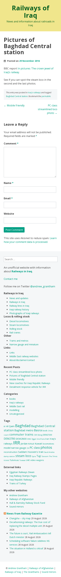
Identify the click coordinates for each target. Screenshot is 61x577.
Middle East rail (17, 406)
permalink (46, 96)
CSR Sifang (38, 435)
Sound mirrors (16, 506)
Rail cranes (14, 332)
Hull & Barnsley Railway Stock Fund (27, 502)
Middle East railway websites (23, 356)
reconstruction (11, 452)
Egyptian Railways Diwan (21, 472)
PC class (35, 447)
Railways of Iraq (30, 11)
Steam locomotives (19, 325)
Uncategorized (16, 413)
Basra (38, 430)
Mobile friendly (14, 105)
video (33, 460)
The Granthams (31, 571)
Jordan (24, 443)
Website (9, 213)
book (45, 430)
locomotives (48, 443)
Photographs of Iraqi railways (24, 313)
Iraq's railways (34, 92)
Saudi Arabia (49, 452)
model (7, 447)
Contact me (11, 279)
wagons (40, 460)
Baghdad (22, 425)
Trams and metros (18, 340)
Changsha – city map (19, 518)
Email (8, 198)
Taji (38, 456)
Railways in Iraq (17, 301)
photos (46, 447)
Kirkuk (31, 443)
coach (6, 435)
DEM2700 (9, 438)
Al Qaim (10, 426)
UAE (28, 460)
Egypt (34, 439)
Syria (34, 456)
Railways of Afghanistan (21, 499)
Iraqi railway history (19, 309)
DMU (29, 439)
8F (5, 426)
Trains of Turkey (17, 483)
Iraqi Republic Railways (20, 479)
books (12, 398)
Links (12, 352)
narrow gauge (18, 447)
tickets (6, 460)
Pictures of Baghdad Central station (27, 375)
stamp (6, 456)
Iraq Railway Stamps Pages (23, 475)
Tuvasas (22, 460)
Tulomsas (14, 460)
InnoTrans (41, 439)
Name (8, 183)
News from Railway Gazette (24, 513)
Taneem (45, 456)
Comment (11, 143)
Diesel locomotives (19, 321)
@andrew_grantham (42, 286)
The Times (53, 456)
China (50, 431)
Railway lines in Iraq (19, 305)
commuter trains (21, 434)
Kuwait (38, 443)
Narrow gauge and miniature (23, 344)
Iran (47, 438)
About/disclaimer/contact (22, 360)
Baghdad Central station (17, 96)
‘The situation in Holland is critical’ (26, 548)
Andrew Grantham (18, 495)
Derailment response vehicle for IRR (27, 386)
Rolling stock (15, 328)
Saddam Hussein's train (30, 451)
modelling (14, 410)
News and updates (18, 298)
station (12, 456)
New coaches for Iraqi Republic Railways (29, 383)
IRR (16, 443)
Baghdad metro (23, 430)
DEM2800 (21, 438)
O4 (28, 448)
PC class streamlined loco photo (47, 109)
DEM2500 (47, 434)
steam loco (23, 456)
